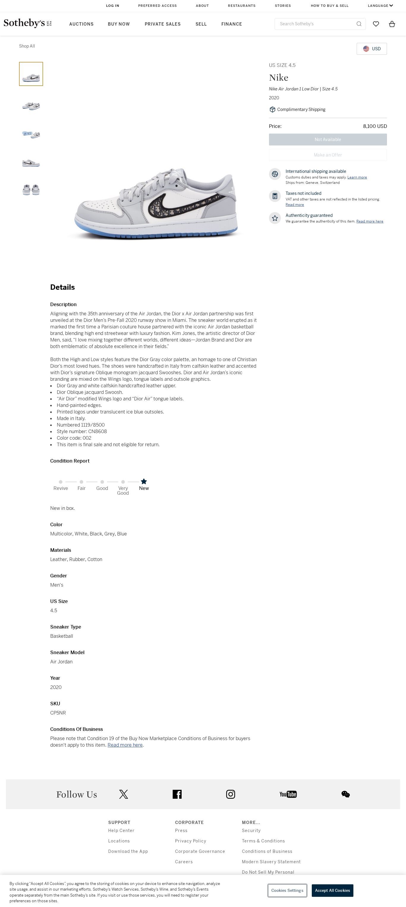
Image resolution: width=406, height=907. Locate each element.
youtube (288, 794)
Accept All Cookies (332, 890)
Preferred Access (157, 6)
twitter (123, 794)
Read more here (125, 745)
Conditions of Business (267, 851)
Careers (184, 861)
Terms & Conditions (263, 841)
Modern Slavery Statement (271, 861)
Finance (231, 24)
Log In (112, 6)
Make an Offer (328, 155)
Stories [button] (283, 6)
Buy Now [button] (119, 24)
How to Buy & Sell (330, 6)
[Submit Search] (359, 23)
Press (181, 830)
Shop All (27, 46)
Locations (119, 841)
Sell (201, 24)
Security (251, 830)
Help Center (121, 830)
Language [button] (378, 6)
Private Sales (163, 24)
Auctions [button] (81, 24)
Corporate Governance (200, 851)
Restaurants (242, 6)
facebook (177, 794)
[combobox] (320, 24)
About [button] (202, 6)
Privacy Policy (190, 841)
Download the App (128, 851)
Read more (295, 204)
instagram (230, 794)
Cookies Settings (287, 890)
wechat (346, 794)
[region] (203, 891)
